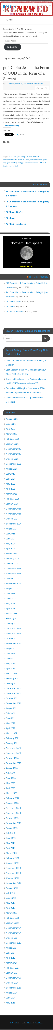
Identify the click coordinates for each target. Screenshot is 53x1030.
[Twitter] (41, 6)
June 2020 (11, 778)
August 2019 (12, 828)
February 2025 (12, 499)
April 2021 (10, 728)
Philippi (21, 162)
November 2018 (13, 873)
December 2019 (13, 808)
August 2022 (12, 648)
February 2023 (12, 618)
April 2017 (10, 958)
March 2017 (11, 963)
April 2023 (10, 608)
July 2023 (10, 593)
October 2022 (12, 638)
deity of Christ (26, 156)
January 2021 (12, 743)
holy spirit (6, 162)
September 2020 (13, 763)
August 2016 (12, 993)
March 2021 (11, 733)
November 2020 (13, 753)
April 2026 (10, 429)
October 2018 (12, 878)
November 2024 (13, 514)
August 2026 (12, 419)
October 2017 (12, 938)
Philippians (28, 162)
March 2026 (11, 434)
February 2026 (12, 439)
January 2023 (12, 623)
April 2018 (10, 908)
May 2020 (10, 783)
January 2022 (12, 683)
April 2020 (10, 788)
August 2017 (12, 948)
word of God (13, 166)
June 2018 (11, 898)
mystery (14, 162)
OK (44, 338)
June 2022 (11, 658)
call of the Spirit (15, 156)
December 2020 (13, 748)
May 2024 (10, 543)
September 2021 (13, 703)
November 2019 (13, 813)
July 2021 (10, 713)
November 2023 (13, 573)
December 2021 (13, 688)
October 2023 (12, 578)
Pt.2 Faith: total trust (16, 224)
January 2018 (12, 923)
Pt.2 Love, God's (14, 212)
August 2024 (12, 528)
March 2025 (11, 494)
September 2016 (13, 988)
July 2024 (10, 533)
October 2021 (12, 698)
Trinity (5, 166)
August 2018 (12, 888)
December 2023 (13, 568)
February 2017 (12, 968)
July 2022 (10, 653)
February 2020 (12, 798)
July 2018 (10, 893)
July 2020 (10, 773)
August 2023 (12, 588)
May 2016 (10, 1002)
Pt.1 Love (10, 218)
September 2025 (13, 464)
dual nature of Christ (21, 159)
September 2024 (13, 523)
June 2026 (11, 424)
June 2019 (11, 838)
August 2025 (12, 469)
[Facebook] (37, 6)
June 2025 (11, 479)
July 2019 (10, 833)
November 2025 (13, 454)
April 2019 (10, 848)
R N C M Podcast (38, 276)
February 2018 (12, 918)
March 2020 (11, 793)
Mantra (30, 1022)
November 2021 (13, 693)
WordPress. (39, 1022)
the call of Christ (39, 162)
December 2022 (13, 628)
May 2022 (10, 663)
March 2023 (11, 613)
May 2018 (10, 903)
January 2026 (12, 444)
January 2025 (12, 504)
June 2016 (11, 997)
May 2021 (10, 723)
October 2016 (12, 983)
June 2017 (11, 953)
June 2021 (11, 718)
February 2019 (12, 858)
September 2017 (13, 943)
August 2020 (12, 768)
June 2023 (11, 598)
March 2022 (11, 673)
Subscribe (12, 47)
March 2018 (11, 913)
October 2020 (12, 758)
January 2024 (12, 563)
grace (45, 159)
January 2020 (12, 803)
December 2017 (13, 928)
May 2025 (10, 484)
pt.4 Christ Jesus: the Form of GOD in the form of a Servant (26, 72)
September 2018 (13, 883)
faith (40, 159)
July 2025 (10, 474)
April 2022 (10, 668)
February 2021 (12, 738)
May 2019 (10, 843)
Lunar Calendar (26, 266)
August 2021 (12, 708)
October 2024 (12, 518)
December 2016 (13, 978)
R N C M (10, 6)
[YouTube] (49, 6)
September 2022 (13, 643)
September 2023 (13, 583)
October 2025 (12, 459)
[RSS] (45, 6)
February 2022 (12, 678)
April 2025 (10, 489)
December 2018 (13, 868)
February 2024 (12, 558)
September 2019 (13, 823)
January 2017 (12, 973)
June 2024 (11, 538)
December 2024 (13, 509)
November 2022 (13, 633)
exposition (34, 159)
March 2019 (11, 853)
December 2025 (13, 449)
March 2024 (11, 553)
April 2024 (10, 548)
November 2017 (13, 933)
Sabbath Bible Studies (35, 83)
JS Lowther (10, 83)
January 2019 (12, 863)
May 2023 (10, 603)
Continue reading (12, 125)
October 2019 (12, 818)
